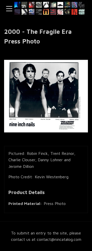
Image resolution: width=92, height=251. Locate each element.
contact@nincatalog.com (59, 239)
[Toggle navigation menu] (9, 8)
